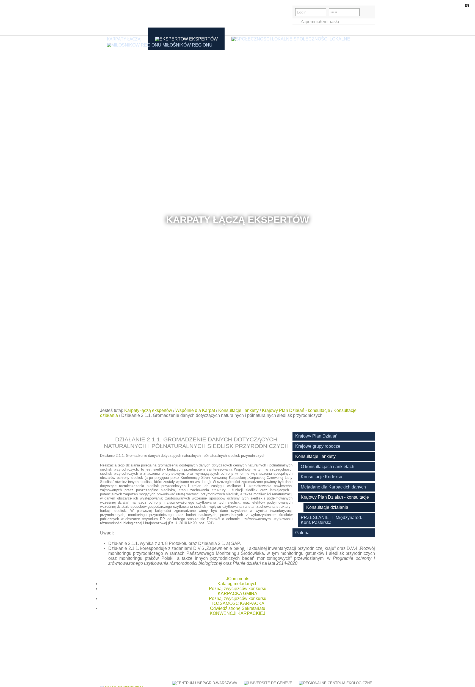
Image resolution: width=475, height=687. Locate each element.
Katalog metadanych (237, 583)
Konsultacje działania (327, 507)
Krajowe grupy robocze (317, 446)
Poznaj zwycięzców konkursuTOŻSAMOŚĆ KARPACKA (237, 601)
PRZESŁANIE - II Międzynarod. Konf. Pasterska (331, 520)
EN (467, 5)
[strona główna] (126, 17)
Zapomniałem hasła (319, 21)
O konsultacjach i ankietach (327, 466)
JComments (237, 578)
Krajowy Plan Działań (316, 436)
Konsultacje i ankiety (238, 410)
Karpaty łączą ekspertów (148, 410)
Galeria (302, 532)
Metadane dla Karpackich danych (333, 487)
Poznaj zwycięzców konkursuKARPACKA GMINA (237, 591)
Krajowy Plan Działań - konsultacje (296, 410)
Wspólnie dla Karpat (195, 410)
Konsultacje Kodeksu (321, 476)
